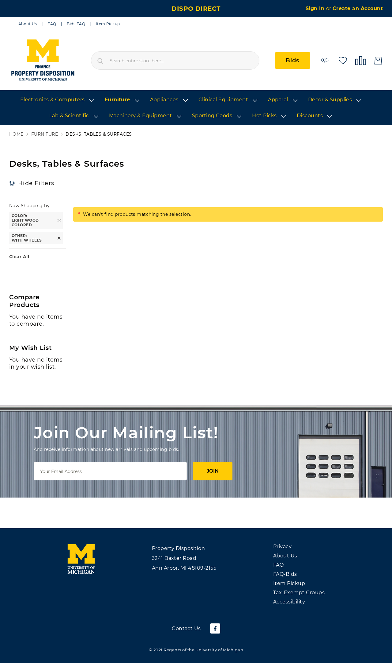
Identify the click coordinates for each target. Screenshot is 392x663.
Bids (293, 60)
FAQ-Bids (285, 574)
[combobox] (175, 60)
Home (16, 134)
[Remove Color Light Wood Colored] (59, 220)
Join (213, 471)
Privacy (282, 546)
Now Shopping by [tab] (29, 205)
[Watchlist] (325, 60)
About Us (27, 23)
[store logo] (42, 60)
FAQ (51, 23)
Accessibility (289, 602)
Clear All (19, 256)
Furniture (44, 134)
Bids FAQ (76, 23)
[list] (196, 108)
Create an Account (358, 8)
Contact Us (186, 628)
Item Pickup (108, 23)
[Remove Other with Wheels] (59, 238)
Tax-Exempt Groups (299, 592)
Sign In (316, 8)
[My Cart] (378, 60)
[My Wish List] (343, 60)
